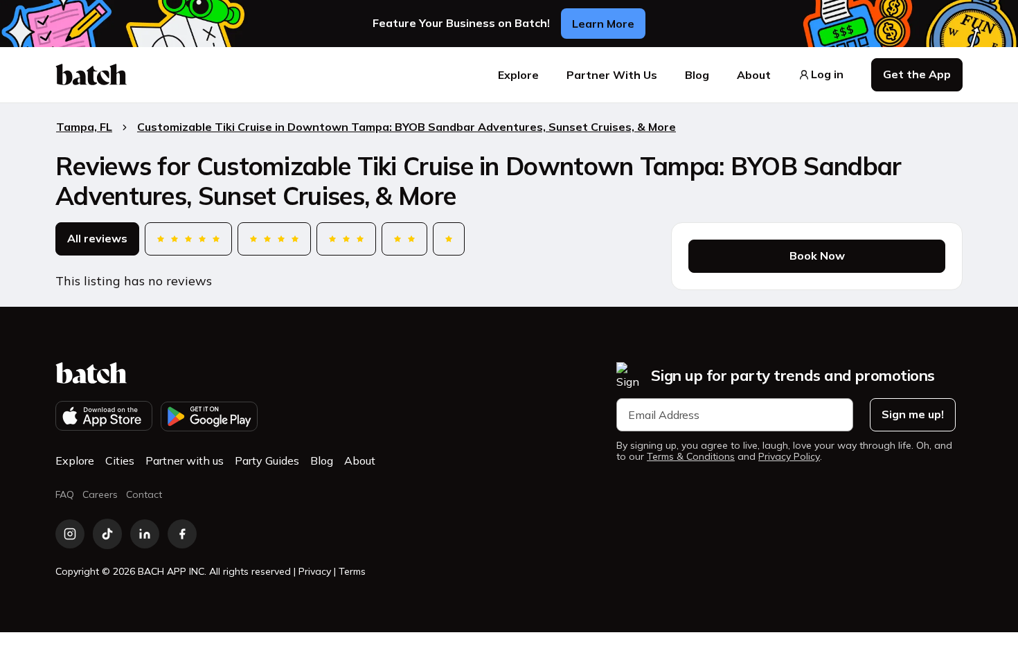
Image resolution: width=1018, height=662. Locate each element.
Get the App (917, 74)
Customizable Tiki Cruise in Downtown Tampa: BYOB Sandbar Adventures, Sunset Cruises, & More (406, 127)
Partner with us (184, 460)
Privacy (314, 571)
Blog (697, 75)
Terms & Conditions (691, 457)
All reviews (97, 238)
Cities (119, 460)
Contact (144, 494)
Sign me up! (913, 414)
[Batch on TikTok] (107, 534)
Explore (518, 75)
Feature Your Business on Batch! (461, 23)
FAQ (64, 494)
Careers (100, 494)
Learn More (603, 23)
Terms (352, 571)
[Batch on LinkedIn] (144, 533)
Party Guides (267, 460)
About (754, 75)
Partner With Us (611, 75)
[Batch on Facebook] (182, 533)
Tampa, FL (84, 127)
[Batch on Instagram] (69, 533)
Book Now (817, 255)
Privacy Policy (789, 457)
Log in (827, 74)
